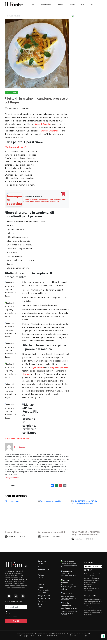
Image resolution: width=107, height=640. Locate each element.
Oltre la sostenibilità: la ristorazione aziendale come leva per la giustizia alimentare (68, 587)
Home (6, 16)
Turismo (60, 5)
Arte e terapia (43, 590)
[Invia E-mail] (60, 485)
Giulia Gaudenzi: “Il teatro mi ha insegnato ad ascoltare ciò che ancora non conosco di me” (69, 566)
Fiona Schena (13, 108)
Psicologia (42, 601)
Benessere (19, 5)
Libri (91, 5)
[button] (14, 199)
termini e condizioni (12, 616)
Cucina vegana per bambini (51, 532)
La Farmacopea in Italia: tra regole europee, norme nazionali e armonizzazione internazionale (68, 597)
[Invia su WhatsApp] (56, 485)
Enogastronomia (12, 477)
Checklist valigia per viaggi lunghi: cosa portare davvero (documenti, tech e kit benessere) (69, 612)
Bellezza (41, 584)
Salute (32, 5)
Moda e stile (42, 593)
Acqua (40, 587)
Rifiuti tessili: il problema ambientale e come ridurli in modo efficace (68, 575)
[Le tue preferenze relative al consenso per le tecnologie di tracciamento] (103, 636)
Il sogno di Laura (13, 532)
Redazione (12, 536)
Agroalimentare (44, 598)
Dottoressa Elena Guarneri (17, 438)
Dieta (40, 604)
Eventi (82, 5)
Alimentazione (46, 5)
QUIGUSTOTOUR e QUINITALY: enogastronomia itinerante (86, 533)
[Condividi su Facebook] (52, 485)
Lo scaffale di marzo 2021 (33, 197)
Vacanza (41, 607)
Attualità (72, 5)
